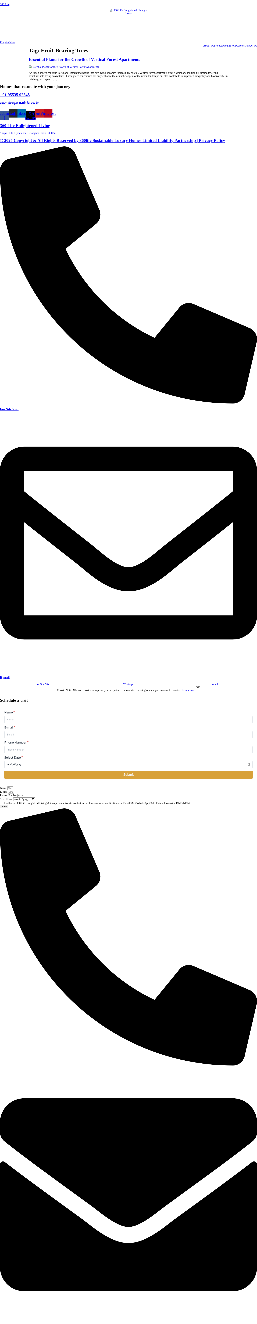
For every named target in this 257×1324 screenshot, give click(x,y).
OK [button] (198, 687)
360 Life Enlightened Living (25, 125)
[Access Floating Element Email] (128, 1322)
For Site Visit (9, 409)
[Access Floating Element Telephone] (128, 1064)
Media (226, 45)
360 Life (4, 4)
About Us (208, 45)
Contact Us (251, 45)
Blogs (233, 45)
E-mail (5, 677)
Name (3, 788)
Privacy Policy (212, 140)
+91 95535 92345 (15, 95)
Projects (218, 45)
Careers (240, 45)
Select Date (6, 799)
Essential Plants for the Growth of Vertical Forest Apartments (84, 59)
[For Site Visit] (128, 402)
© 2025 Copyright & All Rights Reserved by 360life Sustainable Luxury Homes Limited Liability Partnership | (99, 140)
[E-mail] (128, 670)
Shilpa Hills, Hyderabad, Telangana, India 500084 (27, 133)
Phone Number (8, 795)
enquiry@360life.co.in (20, 103)
